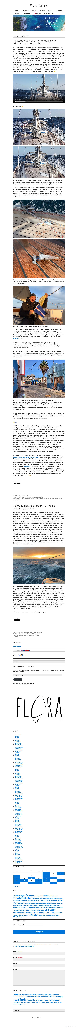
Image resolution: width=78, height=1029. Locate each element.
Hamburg (60, 903)
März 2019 (17, 856)
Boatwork (16, 996)
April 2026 (17, 740)
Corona (61, 898)
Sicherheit (27, 1002)
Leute (32, 905)
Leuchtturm (26, 905)
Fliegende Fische (34, 498)
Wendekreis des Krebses (56, 498)
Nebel (51, 905)
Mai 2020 (17, 836)
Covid (14, 900)
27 (31, 883)
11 (16, 878)
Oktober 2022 (18, 796)
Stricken (32, 912)
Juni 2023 (17, 787)
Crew (33, 10)
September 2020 (19, 831)
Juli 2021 (17, 817)
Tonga (52, 912)
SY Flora (24, 10)
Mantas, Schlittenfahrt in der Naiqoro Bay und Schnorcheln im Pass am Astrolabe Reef (36, 945)
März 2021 (17, 823)
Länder (23, 999)
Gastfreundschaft (39, 903)
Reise (37, 633)
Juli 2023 (17, 785)
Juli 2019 (17, 850)
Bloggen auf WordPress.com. (39, 1017)
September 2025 (19, 750)
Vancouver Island (17, 915)
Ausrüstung (24, 497)
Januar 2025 (18, 761)
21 (38, 880)
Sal (44, 498)
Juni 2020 (17, 835)
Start (17, 10)
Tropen (47, 498)
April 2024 (17, 773)
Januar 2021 (17, 825)
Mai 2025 (17, 755)
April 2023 (17, 790)
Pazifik (34, 907)
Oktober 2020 (18, 829)
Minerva (47, 905)
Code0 (51, 898)
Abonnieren (18, 679)
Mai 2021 (17, 820)
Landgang (59, 997)
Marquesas (37, 905)
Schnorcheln (42, 910)
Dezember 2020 (19, 827)
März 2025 (17, 758)
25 (17, 883)
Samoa (15, 910)
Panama (20, 907)
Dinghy (22, 900)
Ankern (30, 895)
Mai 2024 (17, 772)
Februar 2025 (18, 759)
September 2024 (19, 766)
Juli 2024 (17, 769)
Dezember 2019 (18, 843)
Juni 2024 (17, 770)
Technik (46, 912)
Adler (14, 895)
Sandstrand (20, 910)
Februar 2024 (18, 776)
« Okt (14, 886)
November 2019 (19, 845)
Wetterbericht (55, 915)
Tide (49, 912)
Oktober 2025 (18, 748)
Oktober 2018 (18, 861)
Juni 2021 (17, 818)
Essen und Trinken (31, 633)
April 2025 (17, 757)
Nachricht (15, 969)
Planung (39, 907)
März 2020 (17, 839)
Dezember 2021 (18, 810)
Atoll (35, 895)
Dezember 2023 (18, 779)
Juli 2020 (17, 834)
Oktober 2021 (18, 813)
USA (37, 1002)
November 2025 (19, 747)
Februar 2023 (18, 792)
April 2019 (17, 854)
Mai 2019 (17, 853)
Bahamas (45, 895)
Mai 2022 (17, 803)
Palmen (15, 907)
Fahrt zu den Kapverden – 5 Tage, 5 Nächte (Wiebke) (34, 507)
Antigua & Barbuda (34, 994)
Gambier (31, 903)
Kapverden (30, 497)
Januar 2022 (18, 809)
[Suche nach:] (39, 662)
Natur (35, 497)
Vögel (26, 915)
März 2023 (17, 791)
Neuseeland (56, 905)
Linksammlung (49, 13)
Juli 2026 (17, 736)
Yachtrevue (26, 466)
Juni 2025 (17, 754)
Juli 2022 (17, 801)
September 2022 (19, 798)
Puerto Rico (44, 907)
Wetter (50, 915)
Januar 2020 (18, 842)
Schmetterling (33, 910)
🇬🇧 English (38, 13)
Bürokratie (38, 898)
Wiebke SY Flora (38, 632)
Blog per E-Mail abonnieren (23, 666)
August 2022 (18, 799)
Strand (27, 913)
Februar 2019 (18, 857)
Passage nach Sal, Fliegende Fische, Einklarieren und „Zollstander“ (34, 42)
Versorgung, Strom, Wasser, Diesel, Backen (50, 1002)
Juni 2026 (17, 737)
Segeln (51, 910)
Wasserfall (42, 915)
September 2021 (19, 814)
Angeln (22, 896)
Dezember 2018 (18, 860)
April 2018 (17, 862)
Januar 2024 (18, 777)
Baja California (52, 895)
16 (53, 878)
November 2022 (19, 795)
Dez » (18, 886)
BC (57, 895)
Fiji (52, 900)
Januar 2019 (18, 858)
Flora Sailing (39, 5)
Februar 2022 (18, 807)
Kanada (53, 996)
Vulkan (23, 915)
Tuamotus (59, 913)
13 (31, 878)
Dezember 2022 (19, 794)
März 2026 (17, 741)
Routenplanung (59, 907)
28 (38, 883)
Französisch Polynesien (44, 996)
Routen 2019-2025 (45, 10)
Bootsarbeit (17, 898)
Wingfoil (21, 917)
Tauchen (41, 912)
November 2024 (19, 763)
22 (46, 880)
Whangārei (16, 917)
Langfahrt (59, 10)
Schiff (57, 1000)
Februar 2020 (18, 840)
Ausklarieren (39, 895)
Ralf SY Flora (37, 496)
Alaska (18, 895)
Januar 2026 (18, 744)
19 (24, 880)
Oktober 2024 (18, 765)
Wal (29, 915)
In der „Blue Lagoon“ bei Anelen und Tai (24, 946)
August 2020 (18, 832)
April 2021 (17, 821)
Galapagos (26, 903)
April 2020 (17, 838)
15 (46, 878)
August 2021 (18, 816)
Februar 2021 (18, 824)
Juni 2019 (17, 851)
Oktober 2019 (18, 846)
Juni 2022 (17, 802)
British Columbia (28, 898)
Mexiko (43, 905)
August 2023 (18, 784)
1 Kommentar (16, 636)
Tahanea (36, 912)
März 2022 (17, 806)
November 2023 (19, 780)
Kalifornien (20, 905)
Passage (29, 907)
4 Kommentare (17, 500)
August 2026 (18, 735)
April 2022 (17, 805)
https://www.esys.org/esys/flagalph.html (26, 457)
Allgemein (24, 633)
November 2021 (18, 812)
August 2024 (18, 768)
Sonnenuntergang (19, 912)
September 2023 (19, 783)
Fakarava (48, 900)
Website (15, 963)
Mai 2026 (17, 739)
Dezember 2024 (19, 762)
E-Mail (18, 957)
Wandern (35, 915)
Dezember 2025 (19, 746)
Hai (57, 903)
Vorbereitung (40, 497)
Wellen (46, 915)
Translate (24, 655)
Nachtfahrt (36, 635)
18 (17, 880)
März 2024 (17, 774)
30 (53, 883)
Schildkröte (27, 910)
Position (17, 13)
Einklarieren (27, 498)
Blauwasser (55, 994)
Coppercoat (56, 898)
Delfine (18, 900)
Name (17, 951)
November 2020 (19, 828)
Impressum (27, 13)
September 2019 (19, 847)
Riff (48, 907)
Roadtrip (52, 907)
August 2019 (18, 849)
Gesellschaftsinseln (50, 903)
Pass (24, 907)
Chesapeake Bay (45, 898)
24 (61, 880)
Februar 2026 (18, 743)
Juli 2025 (17, 752)
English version (17, 646)
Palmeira (16, 338)
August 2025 (18, 751)
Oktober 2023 (18, 781)
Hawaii (15, 905)
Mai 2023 (17, 788)
